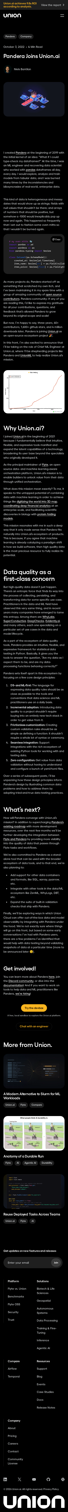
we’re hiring (22, 993)
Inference (43, 1340)
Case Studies (45, 1391)
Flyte (45, 464)
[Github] (48, 1479)
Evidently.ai (53, 620)
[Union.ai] (12, 15)
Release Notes (46, 1407)
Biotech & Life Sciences (46, 1290)
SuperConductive (14, 620)
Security (13, 1312)
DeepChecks (35, 620)
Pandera (21, 152)
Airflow (12, 1368)
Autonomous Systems (45, 1310)
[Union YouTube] (34, 1479)
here (51, 976)
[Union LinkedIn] (5, 1479)
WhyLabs (48, 616)
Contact (13, 1451)
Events (41, 1384)
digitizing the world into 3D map (37, 501)
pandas (30, 169)
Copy (57, 239)
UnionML (26, 355)
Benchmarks (16, 1296)
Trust (11, 1319)
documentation (13, 985)
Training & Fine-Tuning (46, 1330)
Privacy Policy (51, 1489)
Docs (40, 1399)
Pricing (12, 1435)
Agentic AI (43, 1348)
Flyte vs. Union (17, 1288)
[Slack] (63, 1479)
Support (42, 1368)
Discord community (21, 980)
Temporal (14, 1376)
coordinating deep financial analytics (27, 505)
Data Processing (47, 1320)
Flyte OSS (14, 1304)
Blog (39, 1376)
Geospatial (44, 1300)
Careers (13, 1443)
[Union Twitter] (19, 1479)
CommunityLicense (15, 1461)
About (12, 1428)
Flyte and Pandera (14, 839)
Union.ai (53, 331)
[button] (61, 15)
